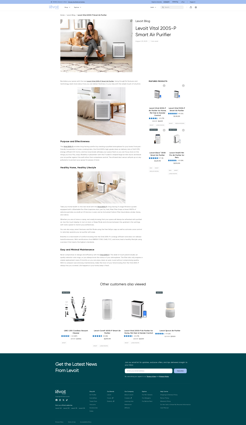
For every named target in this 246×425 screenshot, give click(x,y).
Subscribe (180, 371)
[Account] (196, 7)
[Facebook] (56, 400)
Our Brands (110, 391)
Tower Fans (93, 401)
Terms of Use (72, 422)
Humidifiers (93, 398)
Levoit (109, 394)
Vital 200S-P (68, 146)
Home (62, 15)
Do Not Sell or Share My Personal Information (175, 404)
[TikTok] (67, 400)
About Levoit (129, 394)
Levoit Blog (71, 15)
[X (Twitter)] (63, 400)
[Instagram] (60, 400)
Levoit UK (58, 408)
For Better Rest (147, 401)
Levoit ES (82, 408)
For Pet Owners (147, 394)
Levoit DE (66, 408)
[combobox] (173, 7)
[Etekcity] (175, 2)
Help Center (164, 391)
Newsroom (128, 404)
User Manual (164, 408)
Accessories (94, 408)
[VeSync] (183, 2)
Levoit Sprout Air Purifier (170, 331)
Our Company (129, 391)
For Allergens (146, 398)
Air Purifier (93, 394)
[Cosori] (166, 2)
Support (192, 2)
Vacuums (93, 404)
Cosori (109, 398)
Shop (66, 7)
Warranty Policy (165, 401)
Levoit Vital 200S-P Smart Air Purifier (92, 15)
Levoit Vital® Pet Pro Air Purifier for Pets (176, 155)
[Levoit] (70, 392)
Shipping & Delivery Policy (168, 394)
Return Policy (164, 398)
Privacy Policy (59, 422)
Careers (127, 398)
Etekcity (109, 401)
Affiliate (127, 408)
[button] (191, 7)
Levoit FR (74, 408)
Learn (152, 7)
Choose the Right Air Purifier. (76, 2)
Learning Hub (129, 401)
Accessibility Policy (85, 422)
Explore (76, 7)
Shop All (92, 391)
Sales (91, 411)
